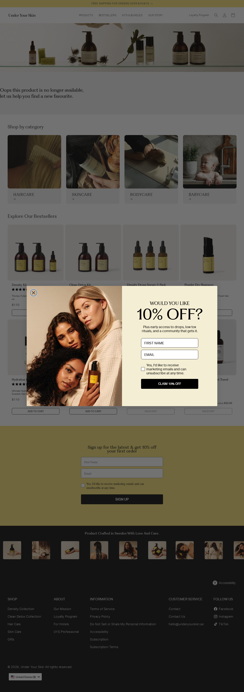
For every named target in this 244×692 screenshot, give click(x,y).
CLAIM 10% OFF (169, 384)
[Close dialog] (33, 292)
